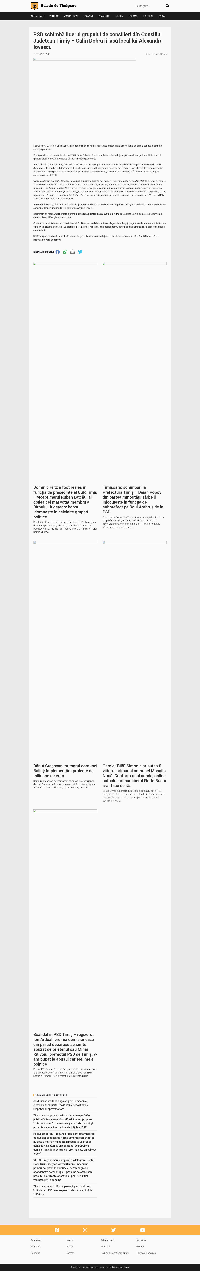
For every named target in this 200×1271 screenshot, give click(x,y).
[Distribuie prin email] (72, 252)
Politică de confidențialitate (115, 1253)
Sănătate (104, 16)
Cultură (119, 16)
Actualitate (37, 16)
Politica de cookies (146, 1253)
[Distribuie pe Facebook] (57, 252)
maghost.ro (124, 1267)
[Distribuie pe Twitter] (80, 252)
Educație (133, 16)
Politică (53, 16)
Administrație (70, 16)
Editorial (148, 16)
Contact (70, 1253)
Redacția (35, 1253)
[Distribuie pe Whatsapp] (65, 252)
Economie (89, 16)
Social (162, 16)
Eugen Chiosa (160, 54)
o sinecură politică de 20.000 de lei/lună (97, 213)
